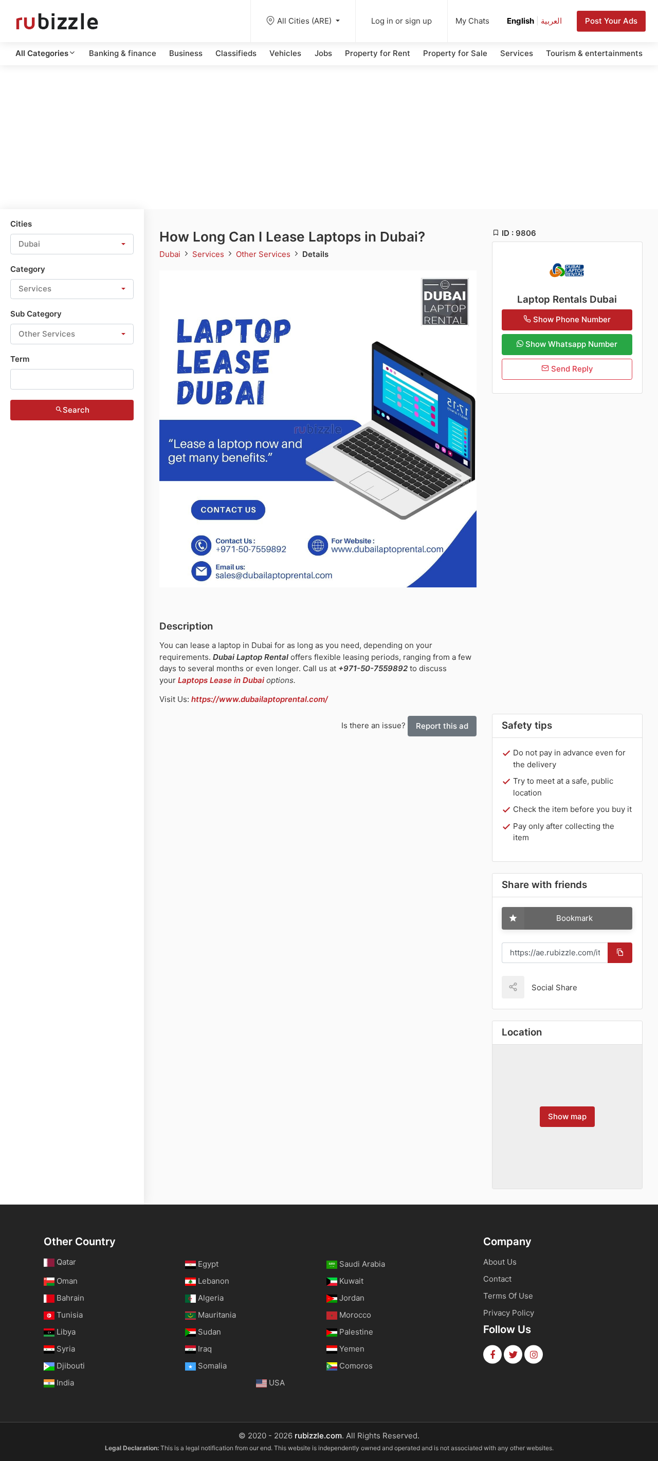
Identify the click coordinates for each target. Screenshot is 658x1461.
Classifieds (236, 53)
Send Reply (571, 369)
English (520, 21)
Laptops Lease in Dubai (221, 680)
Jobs (323, 53)
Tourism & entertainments (594, 53)
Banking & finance (122, 53)
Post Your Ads (611, 21)
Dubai (170, 254)
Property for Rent (377, 53)
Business (186, 53)
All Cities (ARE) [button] (305, 21)
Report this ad (442, 726)
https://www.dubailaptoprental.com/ (259, 699)
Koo (603, 987)
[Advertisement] (329, 137)
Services (516, 53)
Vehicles (285, 53)
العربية (551, 21)
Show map (567, 1116)
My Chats (472, 21)
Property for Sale (455, 53)
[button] (72, 244)
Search (76, 410)
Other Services (264, 254)
